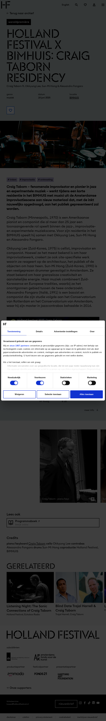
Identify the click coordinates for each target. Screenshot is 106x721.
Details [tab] (39, 331)
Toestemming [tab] (13, 331)
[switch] (40, 383)
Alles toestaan (86, 394)
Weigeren (19, 394)
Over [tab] (92, 331)
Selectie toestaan (53, 394)
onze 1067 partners (19, 345)
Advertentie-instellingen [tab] (65, 331)
